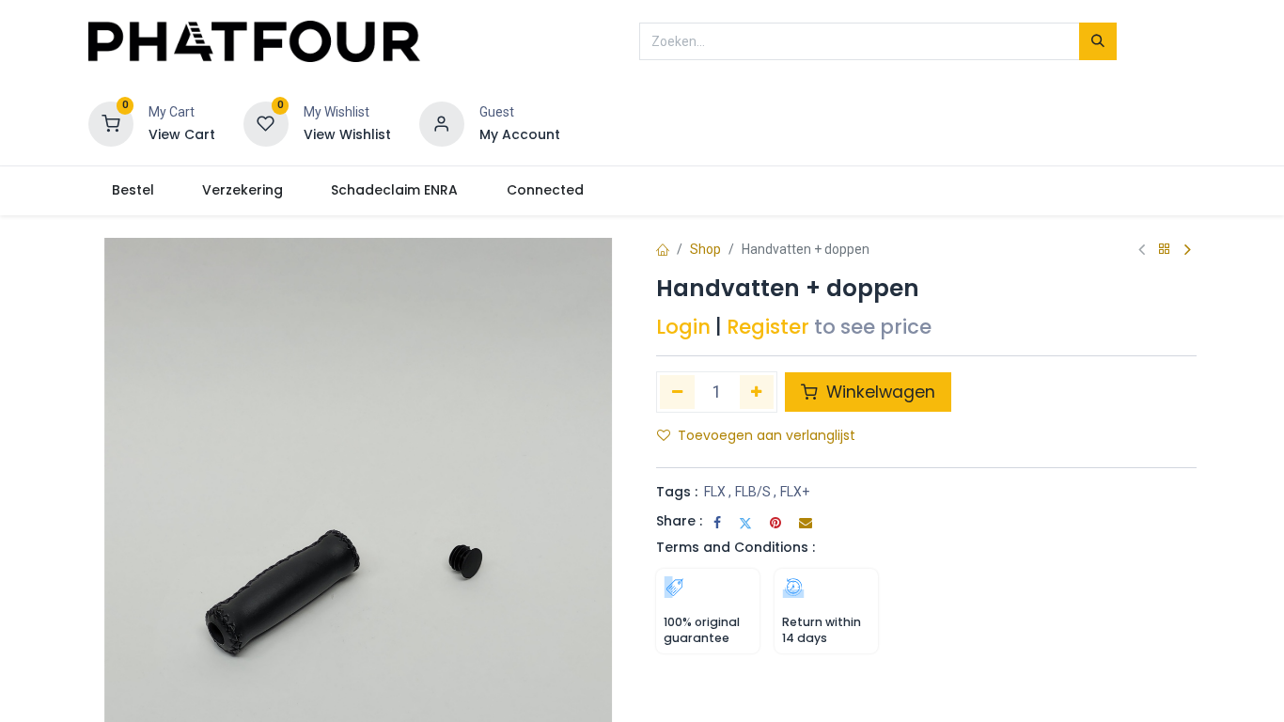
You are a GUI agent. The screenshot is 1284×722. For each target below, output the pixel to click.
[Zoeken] (1098, 41)
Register (768, 326)
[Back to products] (1164, 249)
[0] (110, 123)
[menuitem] (133, 190)
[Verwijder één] (677, 392)
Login (683, 326)
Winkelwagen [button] (878, 392)
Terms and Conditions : (735, 547)
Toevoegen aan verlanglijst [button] (766, 435)
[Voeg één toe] (757, 392)
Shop (705, 249)
